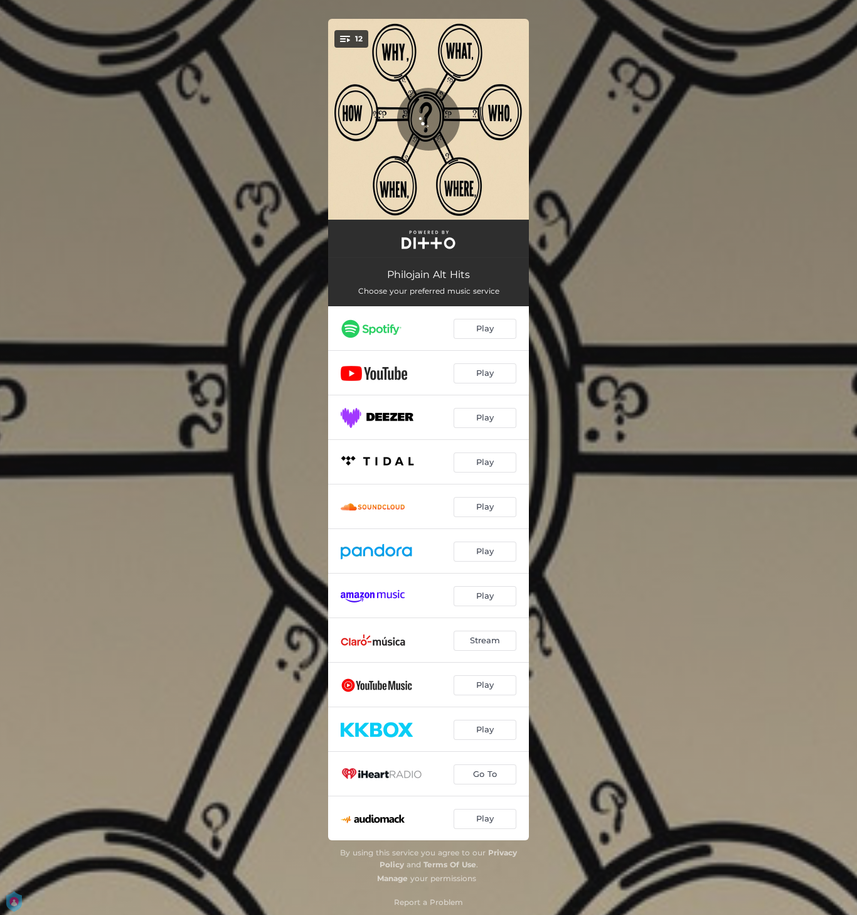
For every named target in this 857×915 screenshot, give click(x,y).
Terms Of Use (449, 864)
